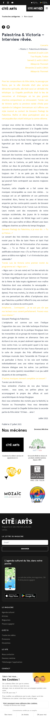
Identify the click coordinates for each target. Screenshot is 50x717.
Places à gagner (8, 624)
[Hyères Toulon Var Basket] (37, 494)
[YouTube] (12, 2)
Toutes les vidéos (9, 635)
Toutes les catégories (11, 16)
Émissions (6, 639)
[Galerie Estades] (37, 473)
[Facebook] (3, 2)
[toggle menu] (46, 8)
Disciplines (6, 643)
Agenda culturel (8, 612)
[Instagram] (8, 2)
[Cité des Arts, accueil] (17, 521)
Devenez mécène (8, 658)
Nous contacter (8, 654)
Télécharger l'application (12, 662)
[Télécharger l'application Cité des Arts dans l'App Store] (35, 2)
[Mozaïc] (13, 494)
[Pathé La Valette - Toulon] (13, 473)
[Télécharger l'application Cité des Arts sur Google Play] (44, 2)
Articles (5, 616)
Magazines (6, 620)
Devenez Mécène (41, 429)
